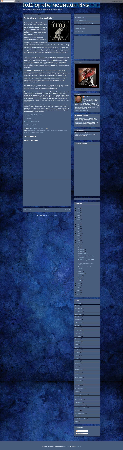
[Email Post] (46, 128)
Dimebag (57, 130)
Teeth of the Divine (80, 28)
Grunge (77, 347)
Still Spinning (78, 402)
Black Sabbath (32, 130)
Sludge (77, 391)
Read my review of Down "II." (31, 121)
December (81, 249)
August (80, 275)
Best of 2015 (78, 311)
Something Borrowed (80, 394)
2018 (78, 222)
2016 (78, 226)
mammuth (66, 446)
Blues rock (78, 319)
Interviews (77, 363)
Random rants (79, 383)
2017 (78, 224)
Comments (80, 433)
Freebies (77, 339)
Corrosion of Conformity (42, 130)
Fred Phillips (88, 96)
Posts (78, 431)
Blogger (78, 446)
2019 (78, 219)
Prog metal (78, 380)
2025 (78, 206)
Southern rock (79, 399)
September (81, 273)
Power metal (78, 377)
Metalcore (77, 372)
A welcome (78, 303)
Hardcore (77, 352)
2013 (78, 233)
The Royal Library (80, 31)
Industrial (77, 361)
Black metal (78, 314)
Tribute (77, 416)
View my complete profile (81, 110)
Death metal (78, 330)
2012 (78, 235)
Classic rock (78, 322)
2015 (78, 228)
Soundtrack (78, 396)
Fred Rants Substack (80, 17)
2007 (78, 247)
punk (76, 421)
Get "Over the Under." (30, 124)
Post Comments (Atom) (50, 215)
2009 (78, 242)
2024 (78, 208)
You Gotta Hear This (80, 418)
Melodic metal (78, 369)
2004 (78, 288)
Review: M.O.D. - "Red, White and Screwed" (86, 260)
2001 (78, 294)
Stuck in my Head (79, 405)
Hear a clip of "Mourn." (30, 118)
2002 (78, 292)
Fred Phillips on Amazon (81, 20)
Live (76, 366)
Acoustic (77, 305)
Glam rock (77, 341)
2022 (78, 212)
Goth (76, 344)
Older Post (66, 210)
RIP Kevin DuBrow (83, 253)
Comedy (77, 325)
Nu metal (77, 374)
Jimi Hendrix (31, 132)
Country (77, 328)
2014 (78, 231)
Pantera (37, 132)
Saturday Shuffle (79, 388)
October (80, 271)
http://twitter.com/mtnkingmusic (83, 134)
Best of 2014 (78, 308)
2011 (78, 238)
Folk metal (78, 336)
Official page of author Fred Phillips (84, 23)
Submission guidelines (81, 407)
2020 (78, 217)
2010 (78, 240)
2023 (78, 210)
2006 (78, 283)
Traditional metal (79, 413)
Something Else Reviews (81, 25)
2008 (78, 245)
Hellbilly (77, 355)
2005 (78, 285)
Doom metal (63, 130)
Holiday (77, 358)
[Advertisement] (47, 192)
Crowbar (52, 130)
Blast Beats (78, 317)
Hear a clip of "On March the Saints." (33, 115)
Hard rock (77, 350)
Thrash (77, 410)
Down (25, 132)
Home (47, 210)
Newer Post (27, 210)
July (79, 278)
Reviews (42, 132)
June (79, 280)
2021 (78, 215)
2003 (78, 290)
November (81, 251)
